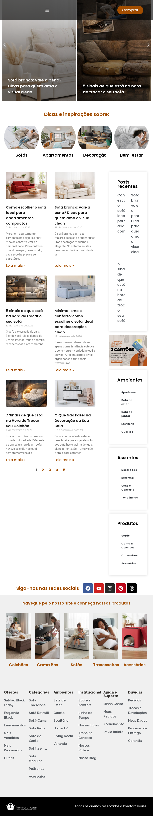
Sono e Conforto (127, 488)
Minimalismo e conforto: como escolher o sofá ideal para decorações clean (74, 321)
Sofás (21, 155)
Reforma (127, 478)
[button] (47, 10)
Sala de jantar (126, 414)
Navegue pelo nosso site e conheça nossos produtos (76, 603)
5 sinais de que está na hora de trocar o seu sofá (24, 316)
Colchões (18, 665)
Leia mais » (16, 265)
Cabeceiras (129, 555)
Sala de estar (126, 402)
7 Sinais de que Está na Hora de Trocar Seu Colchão (24, 420)
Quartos (127, 432)
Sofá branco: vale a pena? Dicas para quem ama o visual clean (35, 86)
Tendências (129, 497)
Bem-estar (131, 155)
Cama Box (47, 665)
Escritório (127, 424)
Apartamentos (58, 155)
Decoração (95, 155)
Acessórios (128, 563)
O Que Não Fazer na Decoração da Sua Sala (73, 420)
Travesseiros (106, 665)
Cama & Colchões (127, 545)
